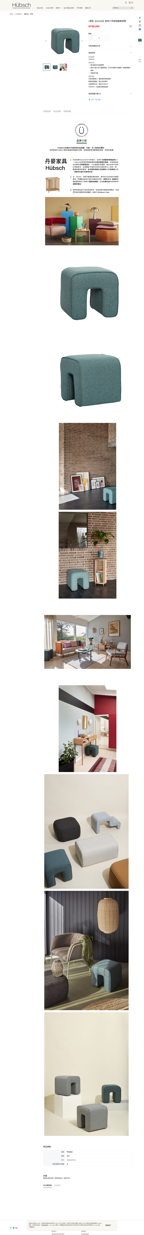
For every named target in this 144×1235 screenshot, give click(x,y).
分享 (92, 99)
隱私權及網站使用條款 (58, 1234)
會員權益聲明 (85, 1234)
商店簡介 (54, 1231)
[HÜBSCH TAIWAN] (21, 5)
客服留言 (83, 1231)
